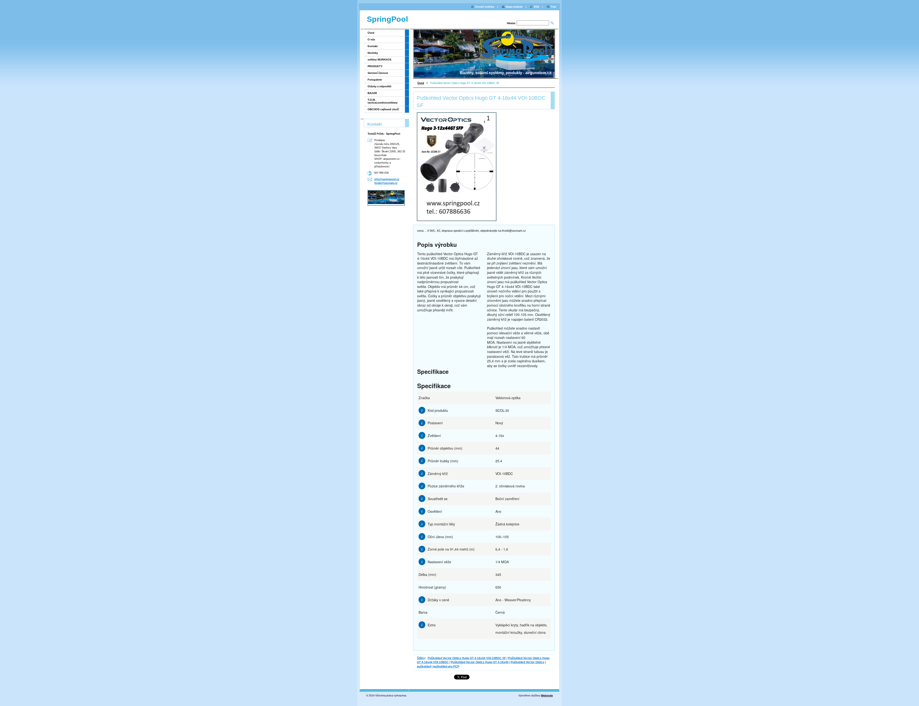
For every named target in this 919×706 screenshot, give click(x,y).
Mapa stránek (514, 6)
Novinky (373, 52)
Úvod (420, 83)
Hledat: (511, 23)
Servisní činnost (378, 73)
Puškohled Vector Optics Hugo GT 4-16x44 (480, 662)
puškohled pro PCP (446, 666)
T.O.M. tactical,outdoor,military (383, 101)
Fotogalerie (375, 79)
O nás (371, 39)
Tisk (553, 6)
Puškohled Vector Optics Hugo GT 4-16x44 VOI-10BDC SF (467, 658)
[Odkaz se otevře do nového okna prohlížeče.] (456, 166)
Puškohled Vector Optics (527, 662)
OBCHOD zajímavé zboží (383, 109)
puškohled (424, 666)
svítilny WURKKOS (379, 59)
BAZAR (372, 93)
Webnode (547, 695)
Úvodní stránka (484, 6)
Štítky (421, 658)
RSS (536, 6)
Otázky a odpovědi (379, 86)
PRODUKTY (375, 66)
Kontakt (373, 46)
